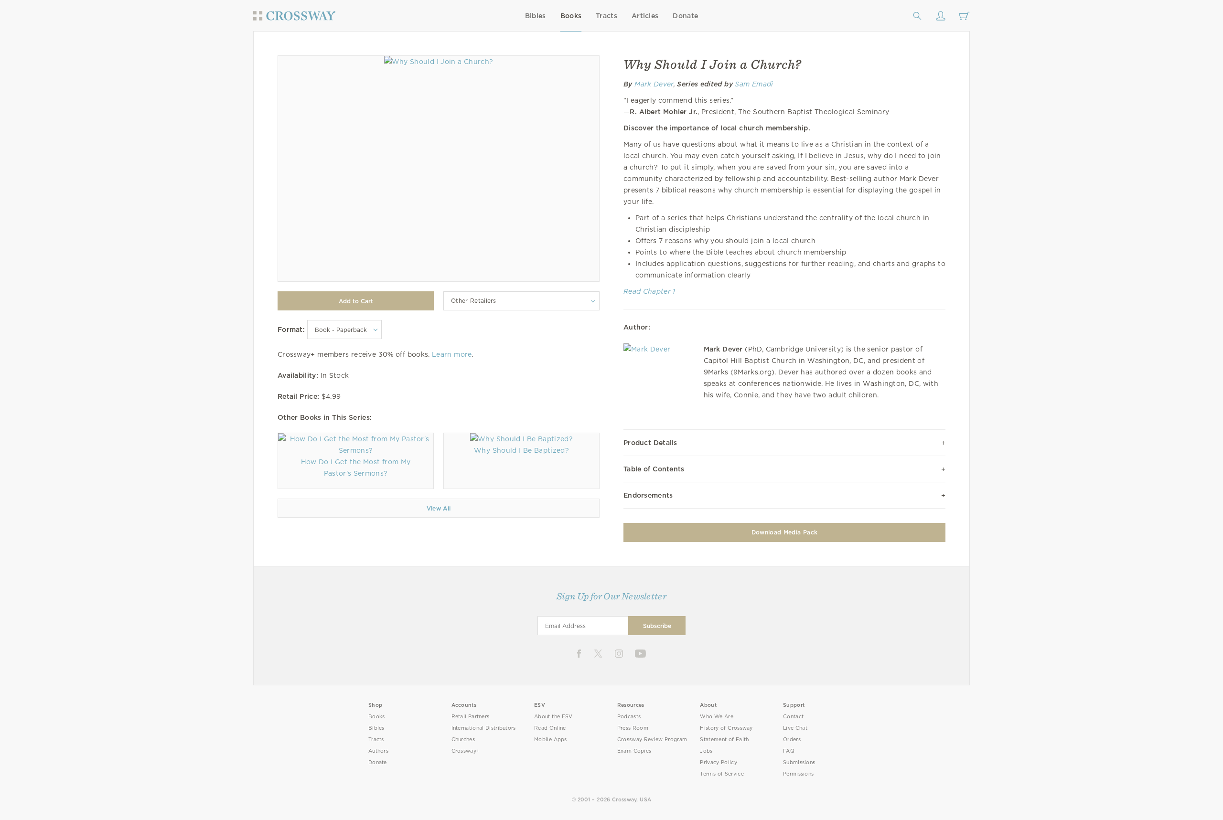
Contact (793, 717)
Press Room (632, 728)
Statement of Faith (724, 739)
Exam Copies (634, 751)
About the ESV (553, 717)
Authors (378, 751)
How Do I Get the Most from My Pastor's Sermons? (356, 467)
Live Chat (795, 728)
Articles (645, 16)
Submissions (799, 762)
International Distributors (483, 728)
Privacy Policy (718, 762)
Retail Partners (470, 717)
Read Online (550, 728)
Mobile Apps (550, 739)
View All (439, 508)
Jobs (706, 751)
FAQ (788, 751)
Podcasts (629, 717)
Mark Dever (653, 84)
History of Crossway (726, 728)
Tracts (606, 16)
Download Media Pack (784, 532)
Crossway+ (465, 751)
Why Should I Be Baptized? (521, 450)
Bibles (535, 16)
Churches (463, 739)
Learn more (452, 354)
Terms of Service (721, 774)
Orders (792, 739)
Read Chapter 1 (649, 291)
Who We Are (716, 717)
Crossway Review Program (652, 739)
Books (571, 16)
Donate (685, 16)
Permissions (798, 774)
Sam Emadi (754, 84)
